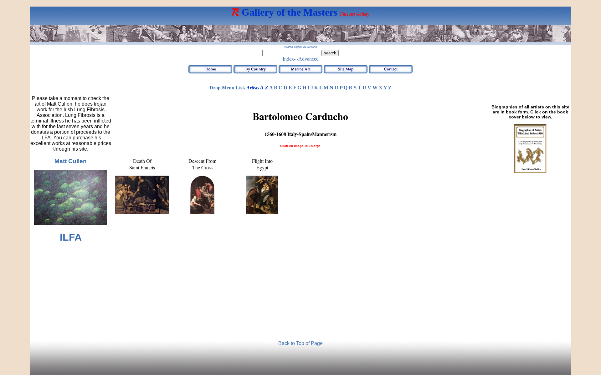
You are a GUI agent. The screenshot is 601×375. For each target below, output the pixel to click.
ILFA (71, 237)
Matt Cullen (70, 161)
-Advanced (308, 59)
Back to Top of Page (300, 343)
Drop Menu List (226, 87)
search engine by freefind (300, 46)
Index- (289, 59)
